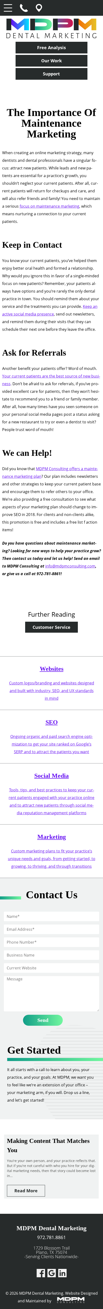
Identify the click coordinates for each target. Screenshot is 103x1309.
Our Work (51, 60)
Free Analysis (51, 47)
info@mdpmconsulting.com (70, 566)
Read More (26, 1190)
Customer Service (51, 627)
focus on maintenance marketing (49, 206)
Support (51, 74)
